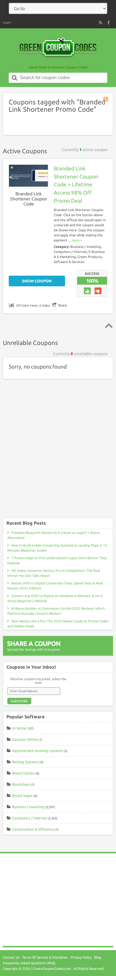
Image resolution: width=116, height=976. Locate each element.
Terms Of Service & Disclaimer (45, 957)
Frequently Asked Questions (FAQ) (29, 963)
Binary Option (23, 773)
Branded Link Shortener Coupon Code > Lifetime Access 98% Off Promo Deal (76, 184)
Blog (97, 957)
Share (62, 305)
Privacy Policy (81, 957)
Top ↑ (108, 325)
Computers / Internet (70, 251)
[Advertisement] (58, 451)
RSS (100, 22)
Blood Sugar (22, 795)
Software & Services (69, 262)
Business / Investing (85, 246)
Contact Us (11, 957)
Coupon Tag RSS (106, 99)
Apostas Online (24, 739)
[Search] (15, 78)
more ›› (77, 240)
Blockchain (21, 784)
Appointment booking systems (37, 751)
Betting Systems (25, 762)
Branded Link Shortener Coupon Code (28, 198)
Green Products (89, 257)
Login (7, 22)
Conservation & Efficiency (33, 829)
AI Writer (19, 728)
